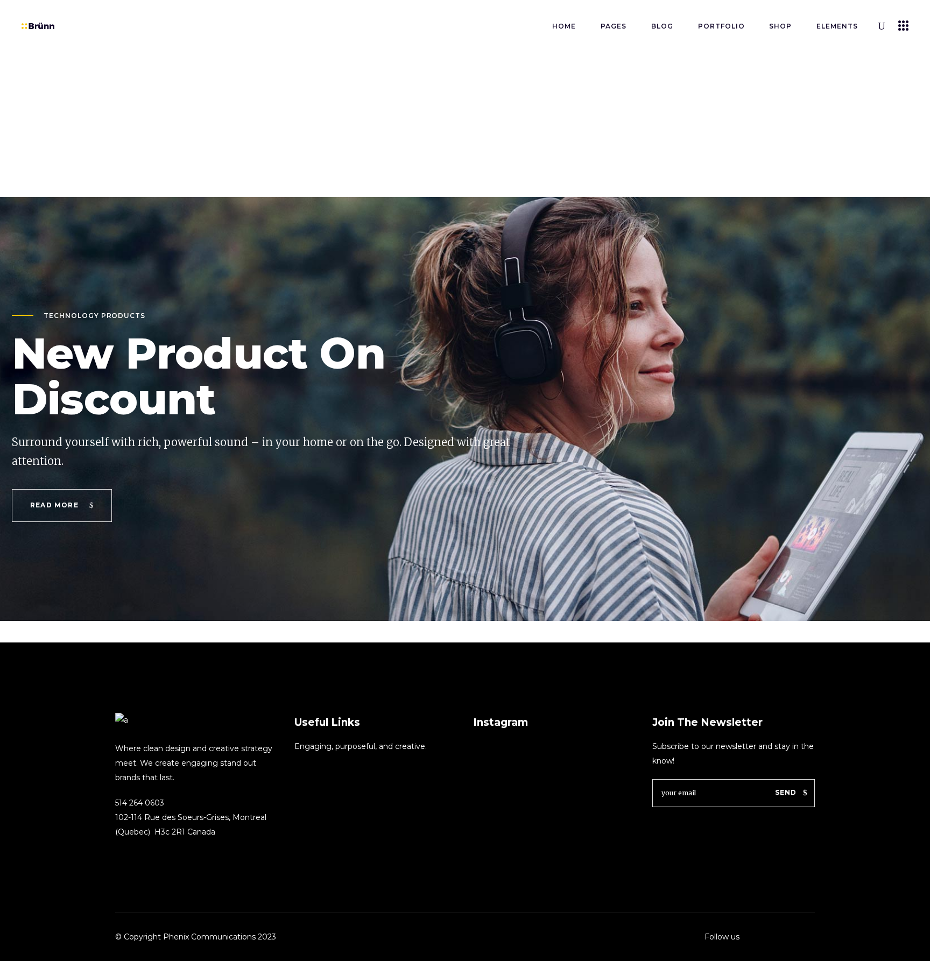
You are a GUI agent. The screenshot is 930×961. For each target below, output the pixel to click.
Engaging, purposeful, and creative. (360, 746)
